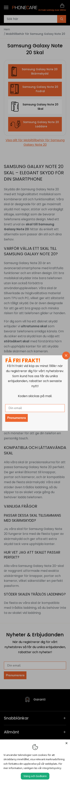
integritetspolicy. (52, 768)
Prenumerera (16, 418)
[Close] (66, 743)
